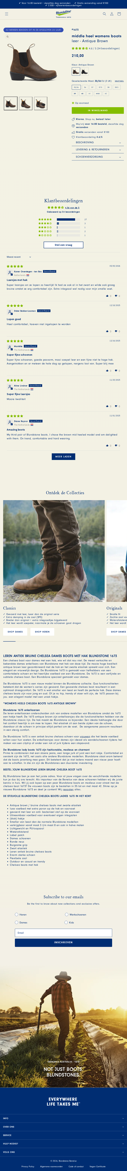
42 (106, 94)
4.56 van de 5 (72, 208)
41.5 (99, 94)
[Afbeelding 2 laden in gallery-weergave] (25, 103)
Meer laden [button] (63, 456)
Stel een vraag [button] (63, 245)
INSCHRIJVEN (63, 942)
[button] (6, 14)
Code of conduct (76, 1166)
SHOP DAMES (15, 632)
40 (83, 94)
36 (85, 87)
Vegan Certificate (98, 1166)
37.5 (100, 87)
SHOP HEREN (42, 632)
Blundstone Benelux (68, 1161)
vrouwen (85, 736)
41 (90, 94)
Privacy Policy (27, 1166)
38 (108, 87)
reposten (68, 789)
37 (92, 87)
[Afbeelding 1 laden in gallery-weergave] (10, 103)
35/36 (76, 87)
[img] (15, 266)
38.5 (116, 87)
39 (76, 94)
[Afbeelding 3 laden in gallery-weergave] (40, 103)
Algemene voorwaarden (51, 1166)
